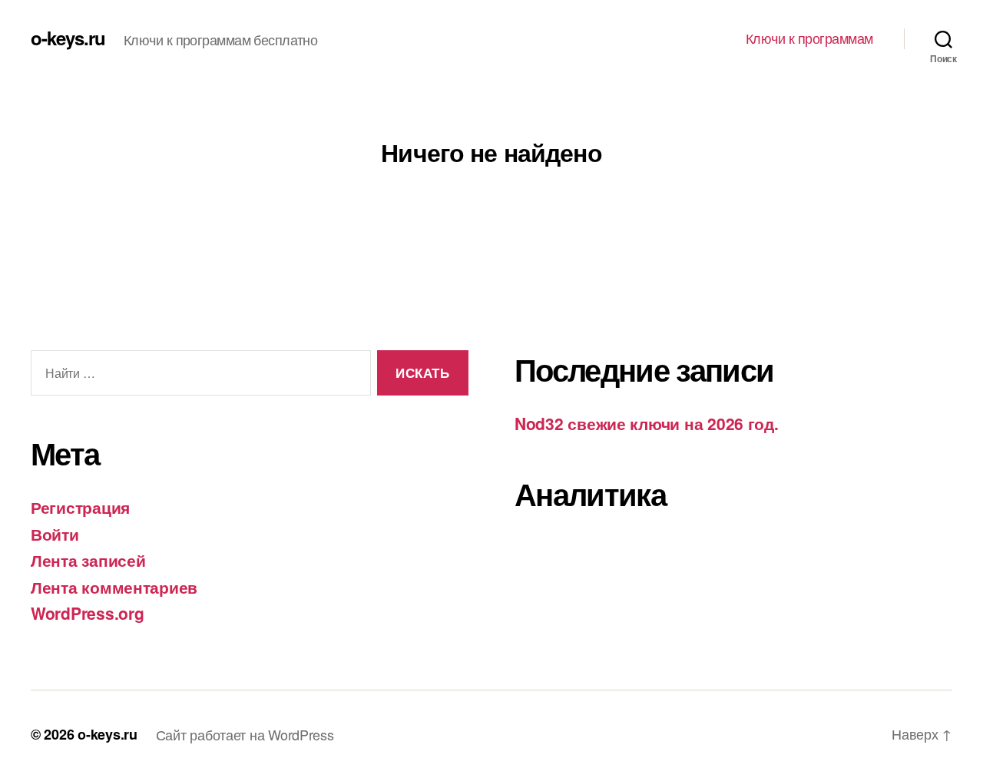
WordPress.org (87, 612)
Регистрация (80, 506)
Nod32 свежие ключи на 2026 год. (647, 423)
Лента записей (88, 559)
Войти (55, 533)
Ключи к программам (809, 38)
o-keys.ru (68, 37)
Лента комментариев (114, 586)
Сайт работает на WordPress (245, 734)
